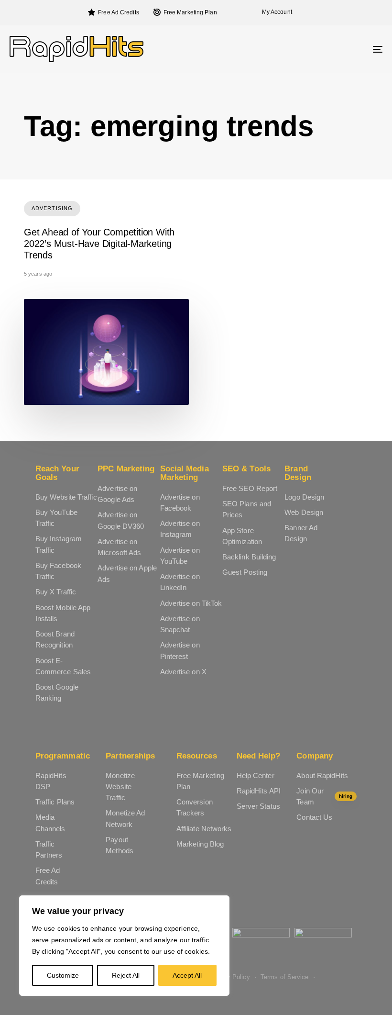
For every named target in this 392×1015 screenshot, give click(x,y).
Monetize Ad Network (125, 818)
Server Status (258, 806)
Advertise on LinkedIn (180, 581)
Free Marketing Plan (190, 12)
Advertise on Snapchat (180, 624)
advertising (52, 208)
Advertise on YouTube (180, 555)
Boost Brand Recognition (55, 639)
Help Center (255, 775)
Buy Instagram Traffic (58, 544)
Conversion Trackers (194, 807)
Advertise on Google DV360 (121, 520)
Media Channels (50, 822)
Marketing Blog (200, 844)
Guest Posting (244, 572)
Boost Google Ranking (56, 692)
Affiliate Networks (204, 829)
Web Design (303, 512)
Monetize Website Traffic (120, 786)
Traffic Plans (55, 802)
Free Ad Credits (118, 12)
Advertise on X (183, 672)
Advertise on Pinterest (180, 650)
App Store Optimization (242, 536)
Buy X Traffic (55, 592)
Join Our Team (324, 796)
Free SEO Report (250, 488)
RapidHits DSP (50, 781)
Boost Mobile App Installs (63, 613)
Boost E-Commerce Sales (63, 666)
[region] (124, 945)
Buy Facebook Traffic (58, 570)
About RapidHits (322, 775)
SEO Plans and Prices (246, 509)
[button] (274, 12)
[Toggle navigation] (320, 49)
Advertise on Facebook (180, 502)
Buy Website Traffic (66, 497)
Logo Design (304, 497)
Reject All (126, 975)
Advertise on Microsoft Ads (119, 547)
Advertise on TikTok (191, 603)
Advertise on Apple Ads (127, 573)
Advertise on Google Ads (117, 493)
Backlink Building (249, 557)
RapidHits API (259, 791)
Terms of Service (285, 977)
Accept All (187, 975)
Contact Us (314, 817)
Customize (63, 975)
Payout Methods (119, 845)
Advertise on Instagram (180, 528)
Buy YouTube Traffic (56, 517)
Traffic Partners (49, 849)
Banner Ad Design (300, 533)
